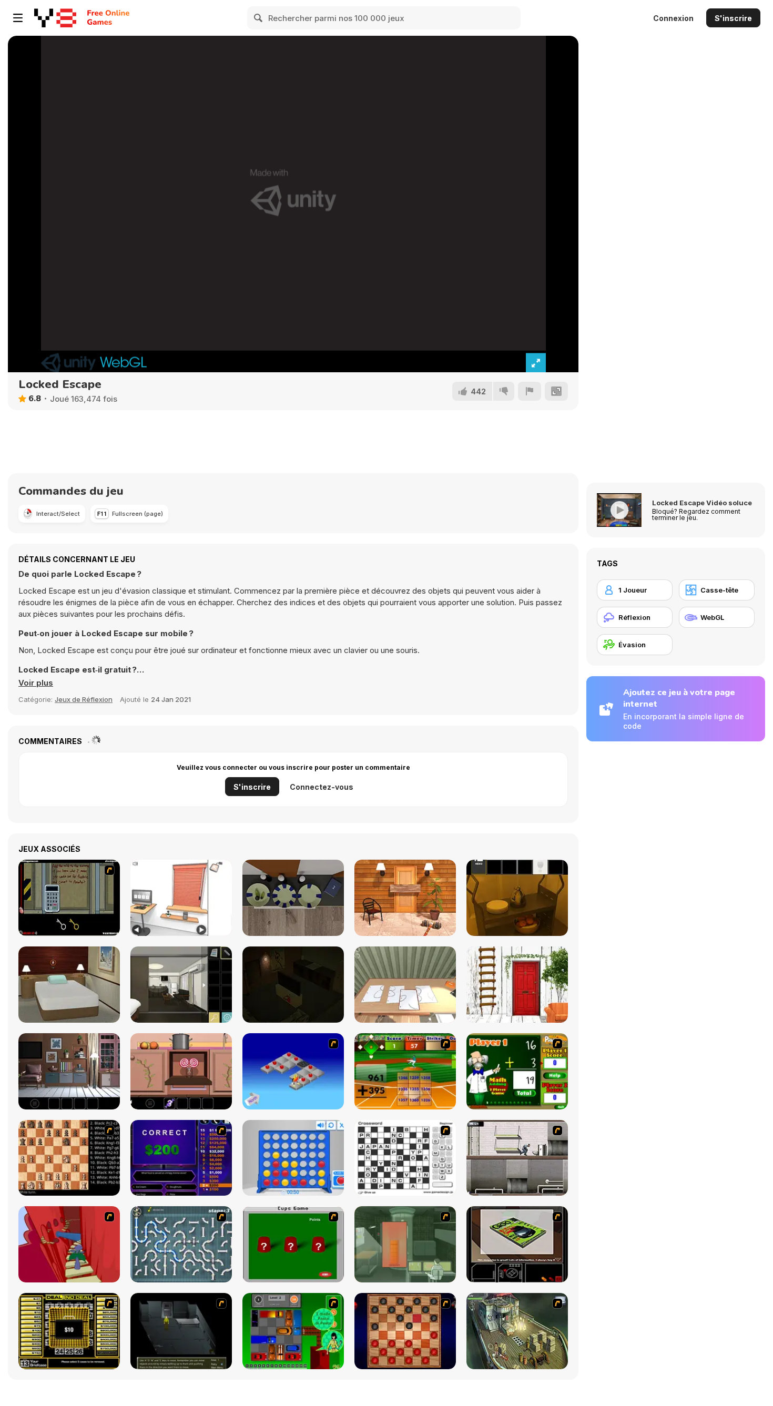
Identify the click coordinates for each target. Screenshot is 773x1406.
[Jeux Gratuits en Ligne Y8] (55, 17)
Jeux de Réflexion (84, 699)
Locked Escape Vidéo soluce (702, 502)
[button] (35, 683)
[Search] (258, 17)
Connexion (673, 18)
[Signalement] (529, 391)
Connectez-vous (321, 786)
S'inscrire (733, 18)
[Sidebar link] (17, 17)
